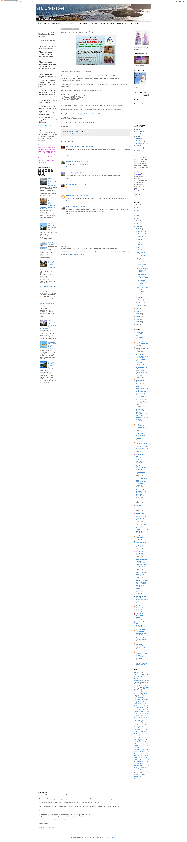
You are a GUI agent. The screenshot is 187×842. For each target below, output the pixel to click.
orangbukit (139, 342)
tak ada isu (141, 763)
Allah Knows (141, 294)
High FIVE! (139, 501)
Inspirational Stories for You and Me (141, 411)
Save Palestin (56, 23)
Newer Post (65, 251)
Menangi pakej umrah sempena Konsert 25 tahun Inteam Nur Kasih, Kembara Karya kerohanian (142, 391)
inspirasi (140, 707)
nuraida (68, 161)
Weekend (142, 774)
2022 (138, 210)
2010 (138, 319)
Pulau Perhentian (135, 23)
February (141, 302)
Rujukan (46, 23)
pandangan (138, 740)
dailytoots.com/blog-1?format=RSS (142, 663)
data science (145, 692)
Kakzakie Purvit (71, 146)
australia (138, 148)
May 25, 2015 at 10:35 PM (79, 195)
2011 (137, 316)
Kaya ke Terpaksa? (51, 243)
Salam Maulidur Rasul (142, 343)
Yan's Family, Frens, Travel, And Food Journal (142, 356)
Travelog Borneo (122, 23)
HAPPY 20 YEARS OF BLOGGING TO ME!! (141, 403)
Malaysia (139, 725)
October (140, 236)
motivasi (137, 729)
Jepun (147, 709)
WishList (136, 778)
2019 (138, 218)
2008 (138, 324)
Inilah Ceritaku (141, 614)
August (140, 242)
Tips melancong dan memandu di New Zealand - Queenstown (48, 324)
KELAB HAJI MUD (87, 114)
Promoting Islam (139, 749)
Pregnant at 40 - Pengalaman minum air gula (141, 427)
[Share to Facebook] (91, 131)
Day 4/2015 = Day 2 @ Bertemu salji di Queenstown (52, 182)
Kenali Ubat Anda (141, 711)
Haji (137, 136)
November (141, 234)
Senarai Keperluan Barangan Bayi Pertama (141, 518)
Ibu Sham (139, 606)
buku (137, 684)
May (139, 250)
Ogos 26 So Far (140, 350)
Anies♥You (139, 332)
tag (148, 761)
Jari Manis (69, 184)
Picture (138, 145)
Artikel (143, 674)
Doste (146, 694)
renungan (143, 755)
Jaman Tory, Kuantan (142, 496)
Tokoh (137, 772)
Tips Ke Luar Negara (143, 771)
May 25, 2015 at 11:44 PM (78, 207)
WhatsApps (137, 776)
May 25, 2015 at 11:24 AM (85, 146)
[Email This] (86, 131)
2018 (138, 221)
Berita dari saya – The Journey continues (141, 436)
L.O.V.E (136, 721)
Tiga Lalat (139, 466)
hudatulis (136, 705)
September (141, 239)
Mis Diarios (139, 536)
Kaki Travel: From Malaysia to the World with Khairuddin (142, 492)
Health (140, 702)
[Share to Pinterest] (93, 131)
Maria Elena (140, 380)
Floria (137, 134)
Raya (135, 755)
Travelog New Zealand (107, 23)
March (140, 300)
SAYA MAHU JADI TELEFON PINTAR (142, 289)
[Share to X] (89, 131)
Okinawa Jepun (140, 143)
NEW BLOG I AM (141, 467)
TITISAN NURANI (141, 630)
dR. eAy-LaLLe (141, 399)
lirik (143, 721)
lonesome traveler (142, 348)
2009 (138, 322)
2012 (138, 314)
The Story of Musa (141, 639)
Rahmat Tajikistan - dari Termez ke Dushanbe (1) (141, 361)
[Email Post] (82, 131)
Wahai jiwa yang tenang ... (142, 265)
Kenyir (135, 713)
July (139, 244)
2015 (138, 229)
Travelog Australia (68, 23)
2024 (138, 205)
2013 (138, 311)
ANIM (67, 207)
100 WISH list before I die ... (52, 224)
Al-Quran (137, 672)
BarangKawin (137, 680)
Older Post (126, 251)
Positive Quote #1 (141, 555)
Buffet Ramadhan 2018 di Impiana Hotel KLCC (142, 599)
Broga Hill (139, 131)
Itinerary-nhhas (137, 709)
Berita (147, 680)
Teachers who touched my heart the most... (141, 283)
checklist (144, 684)
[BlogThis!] (88, 131)
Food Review (139, 697)
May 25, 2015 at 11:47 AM (80, 161)
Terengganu (143, 767)
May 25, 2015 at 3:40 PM (78, 173)
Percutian (137, 742)
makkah (138, 150)
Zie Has (68, 195)
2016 (138, 226)
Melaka (144, 727)
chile (135, 686)
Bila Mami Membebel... (140, 644)
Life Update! (139, 537)
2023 (138, 207)
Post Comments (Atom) (77, 254)
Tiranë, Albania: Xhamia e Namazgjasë (140, 335)
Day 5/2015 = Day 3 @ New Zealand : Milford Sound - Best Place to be (48, 265)
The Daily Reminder (141, 769)
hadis (139, 700)
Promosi (69, 134)
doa (138, 694)
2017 (138, 223)
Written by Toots (141, 638)
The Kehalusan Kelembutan (141, 552)
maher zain (137, 723)
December (141, 231)
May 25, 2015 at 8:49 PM (81, 184)
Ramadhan (75, 134)
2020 (138, 215)
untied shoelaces (141, 473)
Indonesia (139, 138)
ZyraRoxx (139, 505)
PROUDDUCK (140, 472)
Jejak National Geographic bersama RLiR (142, 276)
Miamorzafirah (140, 454)
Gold (147, 697)
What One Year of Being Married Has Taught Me (141, 483)
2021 (138, 213)
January (140, 305)
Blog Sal (139, 424)
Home (39, 23)
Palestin (141, 738)
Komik (147, 717)
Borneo (138, 129)
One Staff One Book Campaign (141, 253)
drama (140, 696)
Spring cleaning (140, 647)
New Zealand (140, 141)
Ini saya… (139, 625)
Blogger (114, 837)
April (139, 297)
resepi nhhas (138, 757)
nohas (68, 173)
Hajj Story (94, 23)
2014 (138, 308)
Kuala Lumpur (141, 719)
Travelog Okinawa (82, 23)
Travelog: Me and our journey (141, 542)
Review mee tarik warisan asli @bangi (142, 270)
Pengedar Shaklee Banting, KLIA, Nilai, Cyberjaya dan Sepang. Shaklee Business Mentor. (142, 584)
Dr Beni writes (140, 433)
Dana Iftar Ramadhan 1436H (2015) (142, 259)
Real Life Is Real (50, 8)
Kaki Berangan (141, 596)
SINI (98, 114)
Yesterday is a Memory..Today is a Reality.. (142, 653)
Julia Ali (138, 386)
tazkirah (136, 765)
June (139, 247)
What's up (139, 382)
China (140, 686)
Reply (67, 155)
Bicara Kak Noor (141, 572)
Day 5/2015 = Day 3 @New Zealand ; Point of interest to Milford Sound (48, 366)
